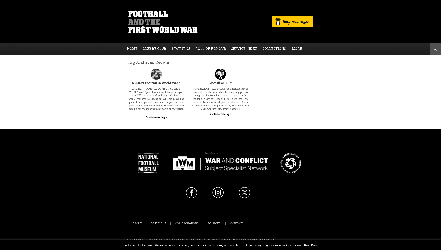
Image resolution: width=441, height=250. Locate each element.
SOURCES (214, 223)
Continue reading (156, 117)
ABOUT (137, 223)
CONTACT (236, 223)
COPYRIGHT (158, 223)
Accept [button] (297, 245)
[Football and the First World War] (220, 21)
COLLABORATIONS (187, 223)
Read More (310, 245)
